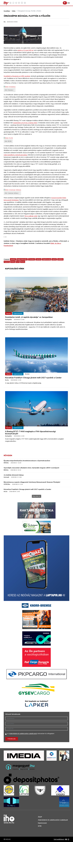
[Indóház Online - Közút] (13, 3)
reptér (54, 259)
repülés (12, 259)
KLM (17, 262)
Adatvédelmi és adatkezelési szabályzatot (23, 734)
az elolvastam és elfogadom (30, 734)
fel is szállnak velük (31, 216)
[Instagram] (68, 839)
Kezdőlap (7, 11)
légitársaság (46, 259)
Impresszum (42, 823)
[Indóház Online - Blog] (16, 3)
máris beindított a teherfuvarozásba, (15, 155)
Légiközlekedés (17, 313)
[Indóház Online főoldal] (25, 3)
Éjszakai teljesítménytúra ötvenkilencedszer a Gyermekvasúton (27, 461)
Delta (12, 262)
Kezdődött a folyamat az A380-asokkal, (17, 76)
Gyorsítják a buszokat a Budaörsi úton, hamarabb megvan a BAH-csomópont (31, 468)
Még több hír (36, 496)
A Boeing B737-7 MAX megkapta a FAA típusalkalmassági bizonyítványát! (30, 432)
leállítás (60, 259)
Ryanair (6, 262)
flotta (23, 262)
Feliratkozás (12, 739)
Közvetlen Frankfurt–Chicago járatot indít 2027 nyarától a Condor (33, 377)
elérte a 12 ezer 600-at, (26, 50)
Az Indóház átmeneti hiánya (14, 475)
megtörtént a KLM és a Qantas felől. (25, 123)
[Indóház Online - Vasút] (10, 3)
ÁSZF (40, 817)
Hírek (13, 11)
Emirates (32, 259)
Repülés (8, 313)
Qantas (38, 259)
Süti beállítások (59, 839)
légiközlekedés (22, 259)
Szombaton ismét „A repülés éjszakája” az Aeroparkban (29, 317)
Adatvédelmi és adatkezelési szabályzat (53, 820)
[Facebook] (66, 839)
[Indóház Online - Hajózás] (22, 3)
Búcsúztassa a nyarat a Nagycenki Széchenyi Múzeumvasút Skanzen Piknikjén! (32, 482)
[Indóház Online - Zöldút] (19, 3)
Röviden (27, 374)
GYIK (39, 826)
